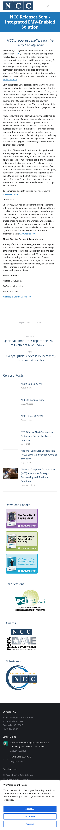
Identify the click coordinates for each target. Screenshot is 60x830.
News (28, 322)
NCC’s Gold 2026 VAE (32, 383)
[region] (30, 805)
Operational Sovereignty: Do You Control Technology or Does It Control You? (29, 744)
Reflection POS (10, 79)
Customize (30, 816)
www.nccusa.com (11, 194)
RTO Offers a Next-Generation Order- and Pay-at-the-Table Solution (37, 436)
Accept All (30, 808)
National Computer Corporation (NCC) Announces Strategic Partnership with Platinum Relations (38, 475)
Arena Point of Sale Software (19, 774)
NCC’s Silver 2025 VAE (32, 416)
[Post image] (10, 388)
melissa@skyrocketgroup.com (17, 296)
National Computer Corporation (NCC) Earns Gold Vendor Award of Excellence (39, 454)
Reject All (30, 824)
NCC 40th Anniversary (32, 399)
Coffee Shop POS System (18, 779)
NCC (17, 53)
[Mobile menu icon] (54, 6)
